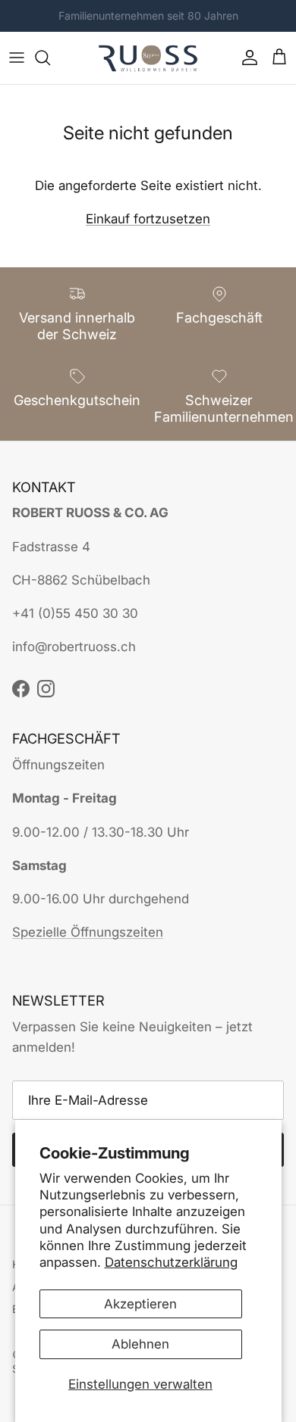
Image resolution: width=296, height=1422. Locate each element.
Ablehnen (140, 1344)
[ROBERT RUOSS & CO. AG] (148, 57)
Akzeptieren (140, 1303)
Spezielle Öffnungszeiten (87, 932)
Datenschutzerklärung (171, 1262)
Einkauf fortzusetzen (148, 218)
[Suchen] (50, 57)
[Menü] (16, 57)
